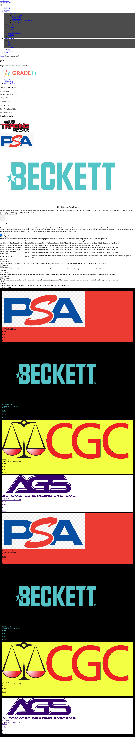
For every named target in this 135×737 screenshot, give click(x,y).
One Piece (11, 31)
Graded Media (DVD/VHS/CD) (22, 20)
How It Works (12, 40)
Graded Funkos (17, 17)
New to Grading (9, 38)
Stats (9, 45)
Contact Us (11, 47)
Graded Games (16, 19)
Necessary (5, 235)
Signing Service (9, 51)
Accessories (11, 24)
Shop (5, 11)
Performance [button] (4, 265)
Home (2, 56)
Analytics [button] (3, 270)
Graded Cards (16, 22)
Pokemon (11, 28)
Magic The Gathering (14, 33)
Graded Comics (17, 15)
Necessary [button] (3, 233)
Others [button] (2, 282)
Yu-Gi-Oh (11, 35)
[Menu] (1, 5)
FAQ (9, 44)
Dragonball (11, 29)
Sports (10, 36)
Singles (10, 26)
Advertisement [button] (4, 276)
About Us (7, 49)
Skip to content (4, 1)
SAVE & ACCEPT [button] (6, 287)
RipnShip (7, 10)
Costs (9, 42)
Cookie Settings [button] (5, 214)
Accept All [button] (13, 214)
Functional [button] (3, 259)
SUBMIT (7, 8)
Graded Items (12, 13)
